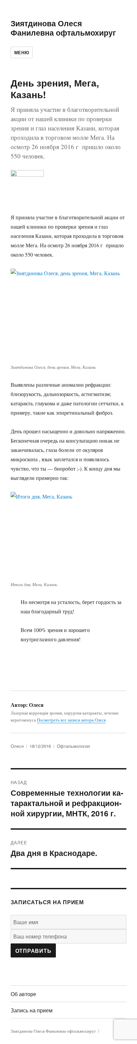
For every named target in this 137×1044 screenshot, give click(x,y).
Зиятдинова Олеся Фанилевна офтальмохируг (63, 28)
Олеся (17, 746)
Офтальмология (73, 746)
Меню (21, 52)
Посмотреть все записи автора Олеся (71, 720)
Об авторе (23, 994)
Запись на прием (32, 1010)
